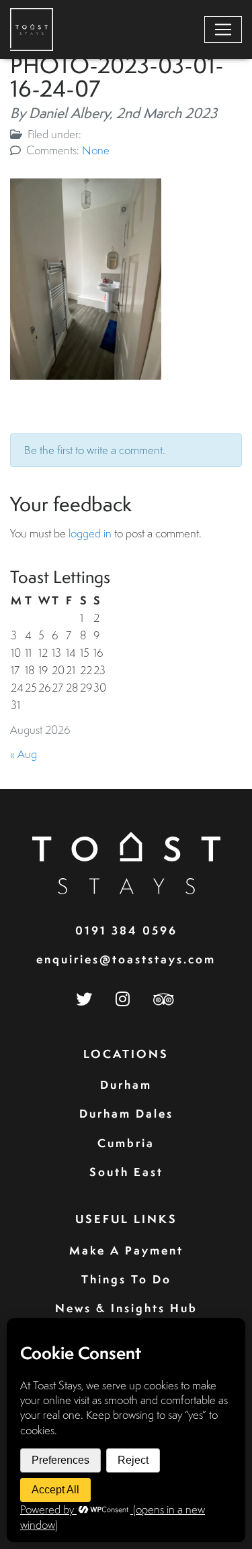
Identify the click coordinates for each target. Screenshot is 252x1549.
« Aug (23, 753)
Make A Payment (126, 1250)
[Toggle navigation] (223, 29)
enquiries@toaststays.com (126, 959)
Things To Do (126, 1279)
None (96, 150)
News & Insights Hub (126, 1308)
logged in (90, 533)
